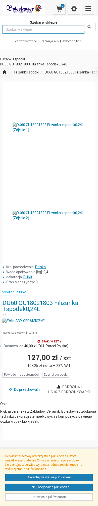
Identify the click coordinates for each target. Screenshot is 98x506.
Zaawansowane (26, 41)
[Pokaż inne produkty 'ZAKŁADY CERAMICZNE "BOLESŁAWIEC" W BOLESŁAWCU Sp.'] (24, 321)
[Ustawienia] (74, 9)
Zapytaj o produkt (56, 374)
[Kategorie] (88, 9)
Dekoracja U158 (72, 41)
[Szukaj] (89, 27)
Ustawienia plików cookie (49, 497)
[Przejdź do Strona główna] (4, 72)
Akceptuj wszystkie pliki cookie (49, 477)
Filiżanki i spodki (26, 72)
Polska (40, 267)
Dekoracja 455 (49, 41)
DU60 (27, 277)
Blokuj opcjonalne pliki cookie (49, 487)
